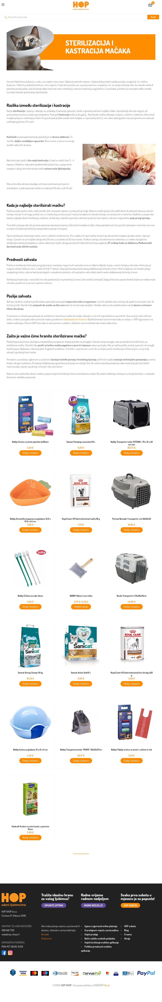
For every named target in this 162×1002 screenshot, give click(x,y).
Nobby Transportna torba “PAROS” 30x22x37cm (81, 749)
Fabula (107, 985)
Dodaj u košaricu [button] (30, 452)
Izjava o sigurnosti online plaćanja (100, 926)
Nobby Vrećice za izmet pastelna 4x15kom (30, 442)
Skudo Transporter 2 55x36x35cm (131, 596)
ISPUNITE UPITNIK (53, 905)
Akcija (127, 938)
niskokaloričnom (70, 319)
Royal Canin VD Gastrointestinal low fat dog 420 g (132, 674)
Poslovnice (46, 938)
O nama (128, 934)
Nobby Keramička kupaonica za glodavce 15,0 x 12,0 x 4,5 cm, (30, 520)
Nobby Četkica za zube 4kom (30, 596)
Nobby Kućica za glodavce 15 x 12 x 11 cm (30, 749)
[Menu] (3, 4)
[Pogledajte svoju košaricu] (150, 5)
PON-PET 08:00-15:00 (12, 946)
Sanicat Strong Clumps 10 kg (30, 672)
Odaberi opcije (81, 606)
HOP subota (130, 926)
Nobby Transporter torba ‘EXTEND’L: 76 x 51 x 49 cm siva (132, 443)
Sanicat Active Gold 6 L (81, 672)
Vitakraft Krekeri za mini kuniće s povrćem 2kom (30, 827)
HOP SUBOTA (130, 905)
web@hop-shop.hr (11, 934)
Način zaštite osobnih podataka (99, 938)
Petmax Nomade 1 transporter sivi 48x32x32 (131, 519)
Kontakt (45, 934)
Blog (126, 930)
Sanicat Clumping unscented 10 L (80, 442)
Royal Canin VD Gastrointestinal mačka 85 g (81, 519)
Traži (153, 17)
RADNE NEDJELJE (93, 905)
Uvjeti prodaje (91, 934)
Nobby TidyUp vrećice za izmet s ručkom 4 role (131, 749)
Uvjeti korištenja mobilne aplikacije (101, 942)
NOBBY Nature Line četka (81, 596)
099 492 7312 (8, 930)
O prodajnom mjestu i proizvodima (101, 930)
